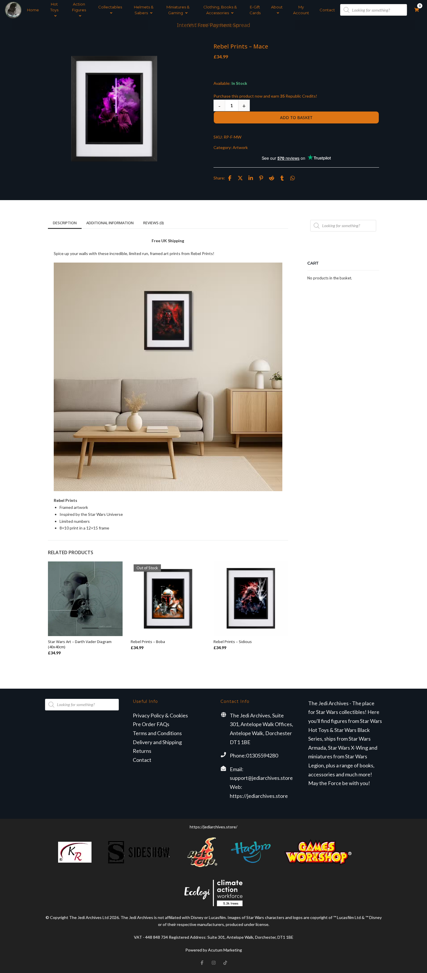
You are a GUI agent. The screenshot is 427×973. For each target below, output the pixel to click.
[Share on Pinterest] (261, 178)
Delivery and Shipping (157, 742)
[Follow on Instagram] (213, 962)
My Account (301, 10)
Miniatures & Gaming (177, 10)
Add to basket (296, 117)
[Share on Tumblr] (282, 178)
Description (65, 222)
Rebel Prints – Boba (148, 641)
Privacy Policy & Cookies (160, 715)
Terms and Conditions (157, 733)
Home (33, 10)
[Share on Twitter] (240, 178)
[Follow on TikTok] (225, 962)
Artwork (240, 147)
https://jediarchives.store (259, 796)
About (277, 7)
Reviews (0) (153, 222)
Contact (327, 10)
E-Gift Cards (255, 10)
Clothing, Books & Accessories (220, 10)
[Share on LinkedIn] (250, 178)
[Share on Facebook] (229, 178)
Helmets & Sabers (143, 10)
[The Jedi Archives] (13, 10)
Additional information (110, 222)
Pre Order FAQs (151, 724)
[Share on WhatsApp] (292, 178)
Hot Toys (54, 7)
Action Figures (79, 7)
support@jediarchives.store (261, 778)
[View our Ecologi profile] (213, 893)
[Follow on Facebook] (202, 962)
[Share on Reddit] (271, 178)
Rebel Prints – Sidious (233, 641)
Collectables (110, 7)
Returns (142, 751)
